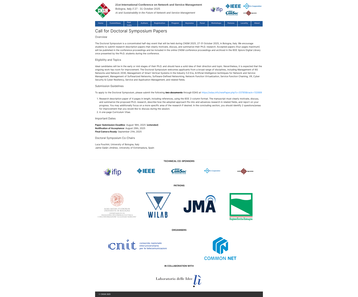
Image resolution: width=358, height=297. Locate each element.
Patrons (231, 23)
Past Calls (129, 23)
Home (100, 23)
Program (175, 23)
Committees (115, 23)
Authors (144, 23)
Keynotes (189, 23)
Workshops (216, 23)
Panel (202, 23)
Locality (244, 23)
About (257, 23)
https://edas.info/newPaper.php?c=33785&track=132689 (232, 92)
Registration (159, 23)
